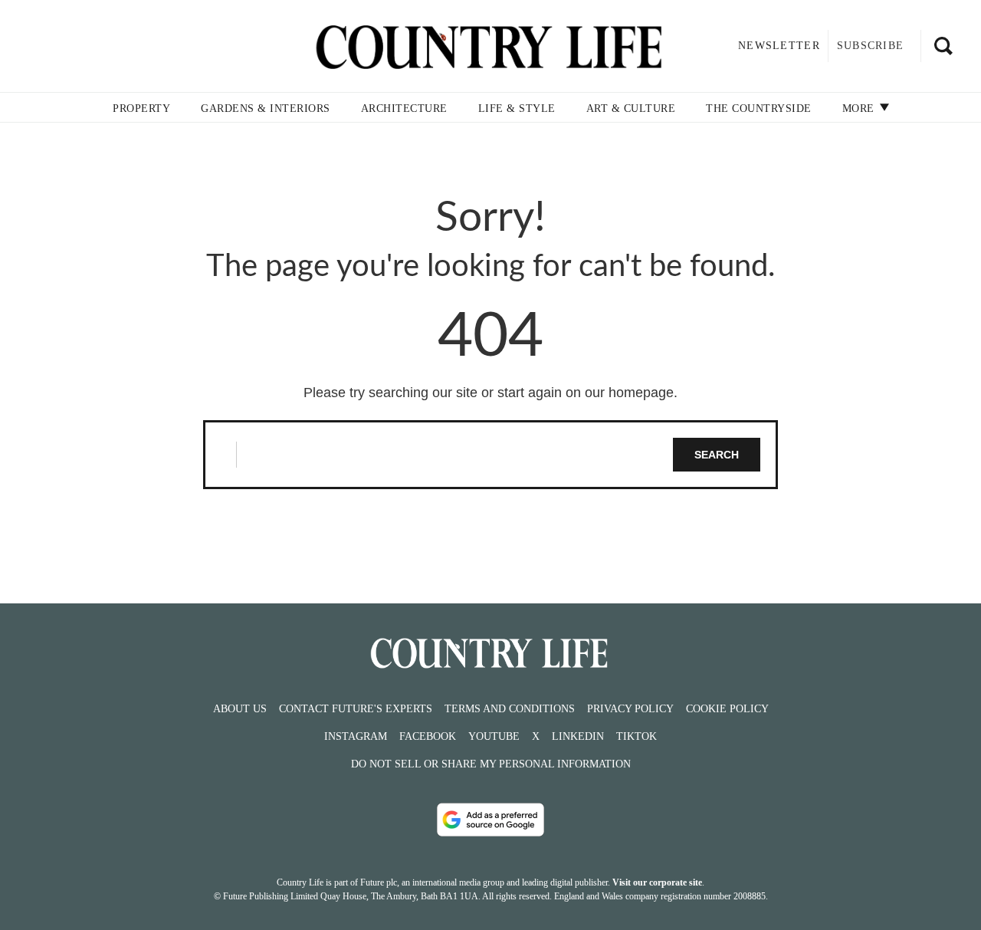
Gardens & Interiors (265, 108)
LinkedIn (578, 736)
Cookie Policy (727, 709)
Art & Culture (631, 108)
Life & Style (517, 108)
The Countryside (759, 108)
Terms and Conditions (510, 709)
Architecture (404, 108)
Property (141, 108)
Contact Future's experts (355, 709)
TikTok (636, 736)
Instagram (355, 736)
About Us (240, 709)
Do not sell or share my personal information (491, 764)
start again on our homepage (585, 392)
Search (716, 455)
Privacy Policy (630, 709)
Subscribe (870, 45)
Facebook (427, 736)
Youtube (494, 736)
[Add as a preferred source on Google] (490, 819)
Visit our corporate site (657, 882)
